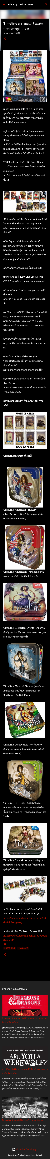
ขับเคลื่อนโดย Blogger (27, 1149)
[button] (5, 39)
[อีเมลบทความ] (5, 945)
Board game (9, 948)
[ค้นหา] (46, 4)
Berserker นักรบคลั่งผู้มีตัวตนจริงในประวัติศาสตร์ (23, 1120)
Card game (23, 948)
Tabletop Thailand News (20, 4)
